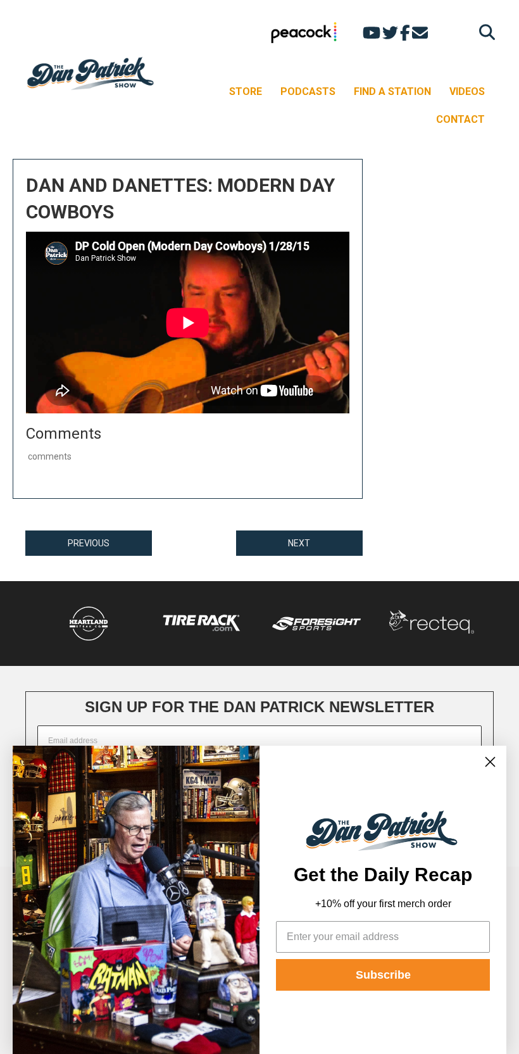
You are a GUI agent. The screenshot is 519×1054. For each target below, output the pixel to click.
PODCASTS (307, 91)
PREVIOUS (88, 543)
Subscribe (383, 975)
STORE (245, 91)
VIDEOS (467, 91)
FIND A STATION (392, 91)
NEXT (299, 543)
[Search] (484, 32)
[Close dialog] (490, 762)
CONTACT (460, 119)
